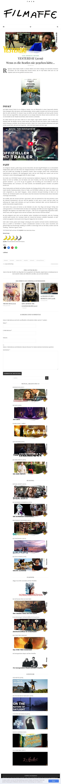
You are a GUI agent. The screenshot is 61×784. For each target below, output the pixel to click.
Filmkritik (6, 260)
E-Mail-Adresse (7, 330)
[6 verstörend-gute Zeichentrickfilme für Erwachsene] (30, 625)
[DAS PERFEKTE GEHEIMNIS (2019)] (30, 529)
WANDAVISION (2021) (18, 387)
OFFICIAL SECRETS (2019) (19, 484)
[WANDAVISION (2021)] (30, 395)
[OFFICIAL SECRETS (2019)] (30, 492)
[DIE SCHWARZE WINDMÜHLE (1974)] (30, 510)
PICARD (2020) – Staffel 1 (19, 423)
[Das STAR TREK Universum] (30, 644)
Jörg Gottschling (9, 264)
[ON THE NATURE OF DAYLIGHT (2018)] (30, 704)
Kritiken (36, 55)
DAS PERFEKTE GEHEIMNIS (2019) (22, 520)
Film (23, 55)
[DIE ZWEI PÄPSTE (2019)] (30, 468)
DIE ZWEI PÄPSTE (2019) (19, 460)
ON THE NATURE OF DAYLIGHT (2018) (23, 696)
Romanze (32, 260)
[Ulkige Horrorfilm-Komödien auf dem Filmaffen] (30, 589)
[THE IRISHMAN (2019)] (30, 450)
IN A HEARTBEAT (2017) (19, 750)
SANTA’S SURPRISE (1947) (19, 732)
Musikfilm (26, 260)
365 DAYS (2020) (17, 405)
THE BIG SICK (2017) (9, 304)
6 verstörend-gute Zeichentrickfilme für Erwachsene (26, 617)
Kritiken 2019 (19, 260)
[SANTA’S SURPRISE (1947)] (30, 740)
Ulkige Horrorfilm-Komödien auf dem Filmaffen (25, 580)
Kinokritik (29, 55)
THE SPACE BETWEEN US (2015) (21, 714)
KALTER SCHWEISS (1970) (19, 556)
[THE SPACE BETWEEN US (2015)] (30, 722)
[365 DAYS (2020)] (30, 414)
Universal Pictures (40, 260)
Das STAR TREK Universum (20, 635)
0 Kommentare (54, 264)
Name (5, 323)
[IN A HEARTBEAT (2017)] (30, 759)
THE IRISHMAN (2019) (18, 441)
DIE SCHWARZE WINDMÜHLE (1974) (22, 502)
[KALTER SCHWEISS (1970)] (30, 565)
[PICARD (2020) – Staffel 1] (30, 432)
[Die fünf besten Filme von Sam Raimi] (30, 607)
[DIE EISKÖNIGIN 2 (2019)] (30, 547)
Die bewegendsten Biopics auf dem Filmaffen (24, 653)
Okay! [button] (53, 781)
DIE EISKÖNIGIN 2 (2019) (19, 538)
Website (5, 337)
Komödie (12, 260)
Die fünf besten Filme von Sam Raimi (22, 599)
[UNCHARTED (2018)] (30, 686)
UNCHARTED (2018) (18, 677)
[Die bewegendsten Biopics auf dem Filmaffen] (30, 662)
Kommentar (6, 350)
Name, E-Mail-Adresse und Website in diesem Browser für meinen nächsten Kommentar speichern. (28, 347)
